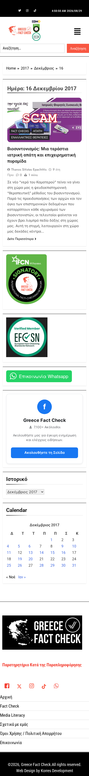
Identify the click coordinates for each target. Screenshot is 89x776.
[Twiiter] (19, 10)
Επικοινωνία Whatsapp (43, 376)
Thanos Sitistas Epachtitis (29, 169)
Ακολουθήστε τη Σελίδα (44, 452)
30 (63, 565)
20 (31, 559)
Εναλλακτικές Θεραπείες (29, 137)
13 (31, 552)
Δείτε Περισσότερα (20, 238)
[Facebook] (11, 10)
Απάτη (37, 131)
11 (9, 552)
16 (63, 552)
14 (41, 552)
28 (41, 565)
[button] (77, 31)
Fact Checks (20, 131)
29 (52, 565)
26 (20, 565)
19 (20, 559)
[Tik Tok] (35, 10)
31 (74, 565)
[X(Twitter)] (19, 684)
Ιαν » (22, 577)
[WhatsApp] (56, 684)
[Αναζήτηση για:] (32, 48)
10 (74, 546)
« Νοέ (11, 577)
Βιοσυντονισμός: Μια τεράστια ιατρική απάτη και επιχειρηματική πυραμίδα (41, 155)
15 (52, 552)
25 (9, 565)
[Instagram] (27, 10)
